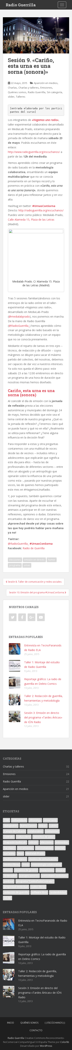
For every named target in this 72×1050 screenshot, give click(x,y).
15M (6, 820)
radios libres (38, 886)
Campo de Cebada (14, 831)
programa (14, 565)
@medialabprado (19, 316)
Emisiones (46, 87)
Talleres (20, 96)
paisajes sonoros (29, 875)
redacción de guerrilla (16, 892)
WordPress (46, 1046)
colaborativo (35, 831)
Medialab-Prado (35, 853)
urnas (27, 565)
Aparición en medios (46, 83)
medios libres (11, 864)
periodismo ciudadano (54, 875)
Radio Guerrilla (21, 4)
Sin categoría (54, 92)
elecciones (15, 559)
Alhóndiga (35, 820)
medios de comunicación (43, 859)
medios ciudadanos (15, 859)
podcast (8, 881)
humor (51, 559)
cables (53, 825)
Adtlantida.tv (19, 820)
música (60, 870)
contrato (9, 836)
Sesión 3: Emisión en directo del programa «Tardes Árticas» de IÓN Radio (43, 717)
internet (60, 848)
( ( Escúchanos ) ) (55, 1022)
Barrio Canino (28, 825)
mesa (26, 864)
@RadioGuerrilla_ (19, 326)
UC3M (7, 898)
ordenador (10, 875)
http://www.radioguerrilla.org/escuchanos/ (34, 152)
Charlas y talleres (28, 87)
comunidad (52, 831)
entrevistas (62, 842)
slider (11, 96)
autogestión (10, 825)
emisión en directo (34, 559)
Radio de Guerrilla (34, 548)
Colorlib (64, 1042)
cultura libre (23, 836)
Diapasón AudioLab (15, 842)
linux (20, 853)
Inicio (10, 1022)
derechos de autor (44, 836)
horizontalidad (44, 848)
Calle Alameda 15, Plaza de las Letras (31, 219)
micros (8, 870)
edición (33, 842)
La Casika (9, 853)
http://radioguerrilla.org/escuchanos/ (41, 210)
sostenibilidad (58, 892)
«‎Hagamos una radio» (45, 120)
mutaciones (47, 870)
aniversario (50, 820)
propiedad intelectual (16, 886)
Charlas (12, 87)
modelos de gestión (26, 870)
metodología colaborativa (46, 864)
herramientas (25, 848)
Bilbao (42, 825)
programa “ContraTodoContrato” (35, 881)
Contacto (36, 1030)
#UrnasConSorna (43, 206)
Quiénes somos (17, 92)
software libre (39, 892)
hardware (9, 848)
